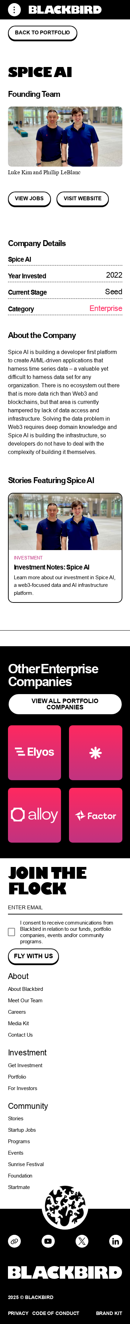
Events (16, 1153)
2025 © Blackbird (30, 1297)
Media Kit (18, 1023)
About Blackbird (25, 989)
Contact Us (20, 1035)
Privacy (18, 1313)
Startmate (19, 1187)
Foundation (20, 1176)
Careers (17, 1012)
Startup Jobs (22, 1130)
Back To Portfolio (42, 32)
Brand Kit (109, 1313)
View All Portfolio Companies (65, 704)
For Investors (23, 1088)
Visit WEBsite (83, 198)
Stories (16, 1118)
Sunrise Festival (26, 1164)
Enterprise (105, 308)
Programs (19, 1141)
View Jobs (29, 198)
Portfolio (17, 1077)
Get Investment (25, 1065)
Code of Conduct (55, 1313)
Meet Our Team (25, 1000)
